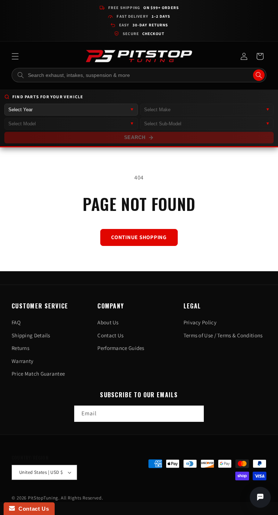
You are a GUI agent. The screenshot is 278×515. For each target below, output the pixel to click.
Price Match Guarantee (38, 373)
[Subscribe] (196, 413)
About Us (107, 322)
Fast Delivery (143, 16)
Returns (20, 348)
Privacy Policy (200, 322)
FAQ (16, 322)
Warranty (22, 361)
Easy (143, 24)
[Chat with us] (260, 497)
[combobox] (139, 75)
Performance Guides (120, 348)
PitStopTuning (43, 498)
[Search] (259, 75)
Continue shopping (139, 237)
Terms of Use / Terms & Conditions (223, 335)
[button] (15, 56)
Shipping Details (31, 335)
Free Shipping (143, 7)
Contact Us (110, 335)
